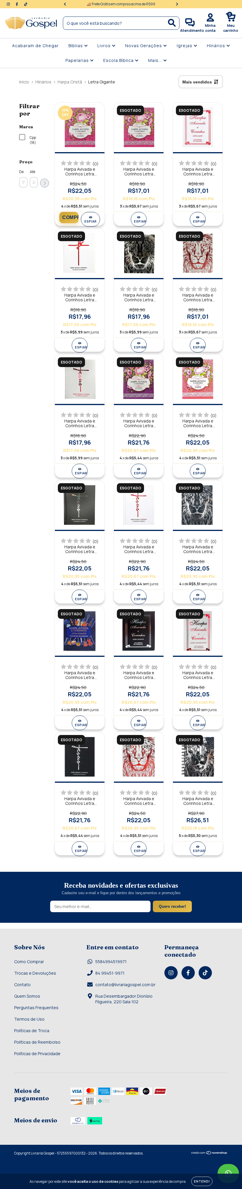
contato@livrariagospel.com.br (125, 984)
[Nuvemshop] (209, 1153)
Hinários (216, 45)
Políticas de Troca (31, 1030)
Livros (104, 45)
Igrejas (185, 45)
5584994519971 (111, 961)
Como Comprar (29, 961)
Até (32, 171)
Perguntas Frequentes (36, 1007)
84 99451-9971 (110, 973)
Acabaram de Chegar (35, 45)
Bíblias (76, 45)
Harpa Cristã (70, 82)
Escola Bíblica (119, 60)
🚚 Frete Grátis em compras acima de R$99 (121, 3)
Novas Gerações (144, 45)
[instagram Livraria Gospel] (8, 4)
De (21, 171)
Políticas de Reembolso (37, 1042)
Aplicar (44, 183)
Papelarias (78, 60)
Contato (22, 984)
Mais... (155, 60)
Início (24, 82)
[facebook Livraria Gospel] (17, 4)
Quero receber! (172, 906)
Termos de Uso (29, 1019)
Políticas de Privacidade (37, 1053)
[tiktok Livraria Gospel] (26, 4)
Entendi (202, 1181)
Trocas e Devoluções (35, 973)
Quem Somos (27, 996)
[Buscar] (172, 23)
